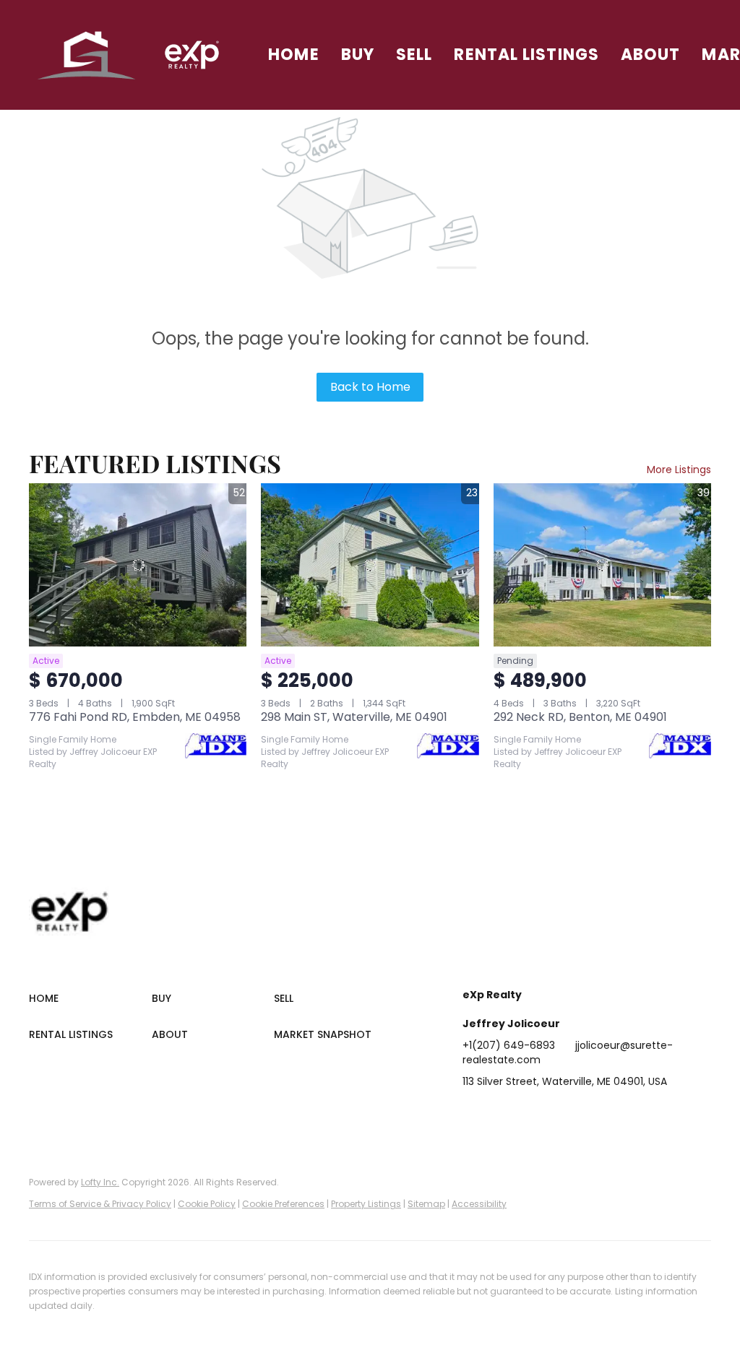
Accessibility (479, 1204)
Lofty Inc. (100, 1182)
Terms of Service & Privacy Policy (100, 1204)
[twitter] (531, 1114)
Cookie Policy (207, 1204)
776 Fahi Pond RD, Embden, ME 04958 (135, 717)
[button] (87, 55)
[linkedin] (502, 1114)
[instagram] (589, 1114)
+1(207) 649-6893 (508, 1045)
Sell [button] (414, 54)
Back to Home (370, 387)
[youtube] (618, 1114)
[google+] (647, 1114)
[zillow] (560, 1114)
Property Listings (366, 1204)
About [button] (651, 54)
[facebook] (473, 1114)
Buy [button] (357, 54)
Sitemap (426, 1204)
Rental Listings (526, 54)
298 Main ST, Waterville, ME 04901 (354, 717)
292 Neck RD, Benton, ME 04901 (580, 717)
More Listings (679, 469)
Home (293, 54)
